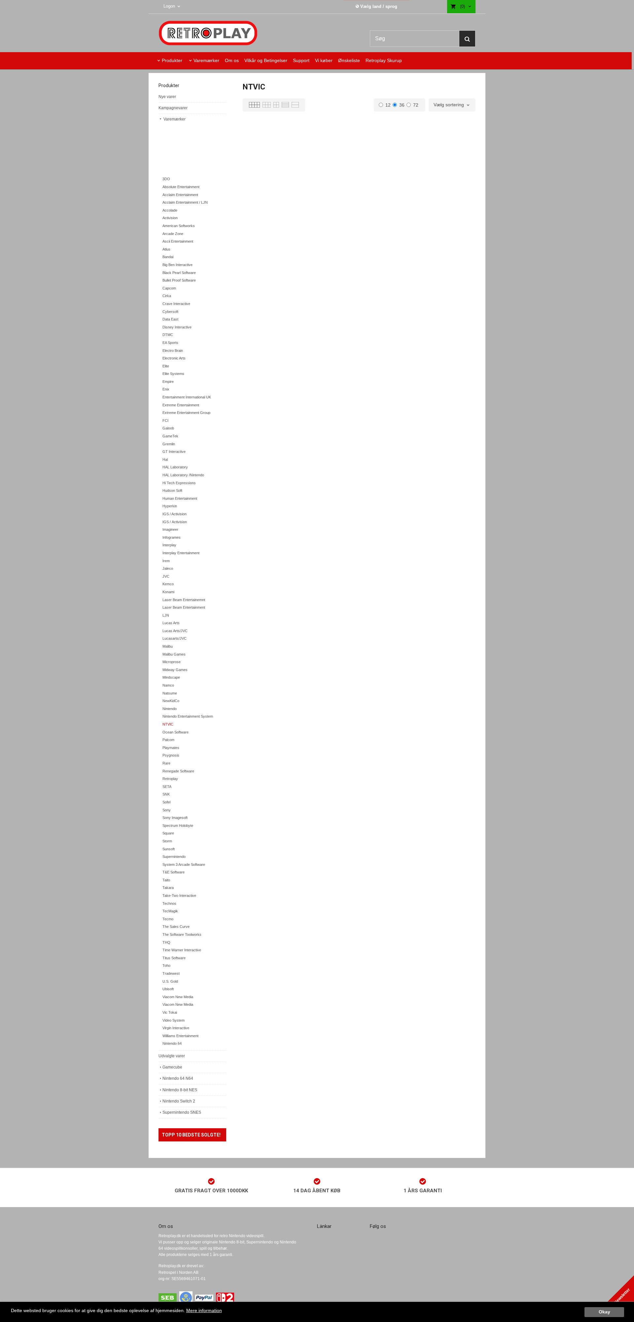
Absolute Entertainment (180, 187)
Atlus (166, 249)
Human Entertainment (179, 498)
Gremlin (168, 444)
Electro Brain (172, 351)
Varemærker (206, 60)
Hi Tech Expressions (179, 483)
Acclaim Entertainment (180, 195)
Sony (166, 810)
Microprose (171, 662)
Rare (166, 763)
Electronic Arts (174, 358)
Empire (168, 382)
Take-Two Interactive (179, 896)
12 (388, 105)
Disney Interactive (177, 327)
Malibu (167, 646)
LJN (165, 615)
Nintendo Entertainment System (187, 716)
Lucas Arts (171, 623)
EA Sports (170, 343)
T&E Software (173, 872)
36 (402, 105)
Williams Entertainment (180, 1036)
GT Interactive (174, 452)
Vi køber (324, 60)
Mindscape (171, 677)
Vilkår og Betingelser (265, 60)
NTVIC (167, 724)
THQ (166, 942)
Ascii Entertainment (177, 241)
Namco (168, 685)
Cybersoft (170, 312)
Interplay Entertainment (180, 553)
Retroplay (170, 779)
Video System (173, 1020)
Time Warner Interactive (181, 950)
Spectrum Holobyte (177, 826)
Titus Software (174, 958)
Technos (169, 903)
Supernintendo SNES (181, 1112)
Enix (165, 389)
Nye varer (167, 96)
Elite (165, 366)
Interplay (169, 545)
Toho (166, 965)
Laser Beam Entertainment (183, 607)
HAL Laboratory (175, 467)
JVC (165, 576)
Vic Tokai (169, 1012)
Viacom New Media (177, 997)
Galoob (168, 428)
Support (301, 60)
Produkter (172, 60)
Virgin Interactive (175, 1028)
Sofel (166, 802)
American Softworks (178, 226)
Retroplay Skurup (384, 60)
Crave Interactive (176, 304)
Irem (166, 561)
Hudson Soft (172, 490)
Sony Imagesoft (175, 818)
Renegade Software (178, 771)
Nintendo (169, 709)
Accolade (169, 210)
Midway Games (175, 670)
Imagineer (170, 529)
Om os (232, 60)
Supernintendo (174, 857)
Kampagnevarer (173, 108)
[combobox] (452, 105)
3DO (166, 179)
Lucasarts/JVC (174, 638)
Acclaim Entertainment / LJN (185, 202)
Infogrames (171, 537)
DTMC (167, 335)
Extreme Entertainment (180, 405)
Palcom (168, 740)
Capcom (169, 288)
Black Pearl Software (179, 273)
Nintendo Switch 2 (178, 1101)
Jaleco (167, 568)
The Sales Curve (176, 927)
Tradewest (171, 973)
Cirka (166, 296)
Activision (170, 218)
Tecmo (167, 919)
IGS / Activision (174, 514)
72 (415, 105)
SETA (166, 787)
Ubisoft (168, 989)
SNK (166, 794)
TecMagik (170, 911)
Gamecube (172, 1067)
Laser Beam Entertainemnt (183, 600)
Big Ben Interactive (177, 265)
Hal (165, 459)
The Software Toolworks (181, 934)
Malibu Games (174, 654)
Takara (168, 888)
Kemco (168, 584)
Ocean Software (175, 732)
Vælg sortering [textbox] (449, 104)
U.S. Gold (170, 981)
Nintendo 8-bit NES (179, 1090)
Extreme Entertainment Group (186, 413)
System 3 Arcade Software (183, 864)
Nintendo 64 (172, 1043)
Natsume (169, 693)
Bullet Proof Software (179, 280)
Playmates (170, 748)
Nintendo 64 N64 (177, 1078)
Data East (170, 319)
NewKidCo (170, 701)
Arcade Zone (172, 234)
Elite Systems (173, 374)
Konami (168, 592)
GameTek (170, 436)
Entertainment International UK (186, 397)
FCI (165, 421)
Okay (604, 1311)
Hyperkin (169, 506)
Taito (166, 880)
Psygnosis (170, 755)
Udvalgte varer (171, 1056)
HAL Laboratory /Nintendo (183, 475)
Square (168, 833)
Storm (167, 841)
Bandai (167, 257)
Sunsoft (168, 849)
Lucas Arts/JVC (175, 631)
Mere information (204, 1310)
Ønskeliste (349, 60)
